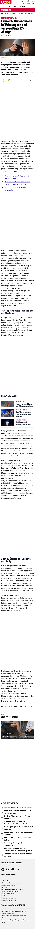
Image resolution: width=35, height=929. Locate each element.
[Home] (2, 13)
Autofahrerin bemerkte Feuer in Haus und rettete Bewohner (17, 183)
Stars (15, 6)
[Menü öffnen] (33, 6)
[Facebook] (2, 869)
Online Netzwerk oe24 (8, 875)
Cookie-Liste (5, 887)
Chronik (13, 13)
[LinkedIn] (18, 869)
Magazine (22, 6)
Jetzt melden (28, 706)
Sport (9, 6)
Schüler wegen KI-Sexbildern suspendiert (16, 189)
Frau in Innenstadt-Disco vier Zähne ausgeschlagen (18, 177)
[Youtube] (12, 869)
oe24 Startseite (6, 881)
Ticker (3, 6)
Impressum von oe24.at (8, 898)
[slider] (10, 736)
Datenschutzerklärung (8, 885)
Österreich (6, 10)
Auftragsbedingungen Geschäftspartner (13, 911)
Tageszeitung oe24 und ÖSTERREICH (13, 905)
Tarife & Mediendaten (8, 913)
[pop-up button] (28, 736)
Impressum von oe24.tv (8, 900)
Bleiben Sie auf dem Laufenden (11, 863)
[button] (17, 730)
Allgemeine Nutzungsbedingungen (12, 883)
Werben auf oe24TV (7, 894)
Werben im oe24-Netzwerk (9, 892)
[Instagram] (7, 869)
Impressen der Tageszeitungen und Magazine (15, 920)
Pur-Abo (4, 896)
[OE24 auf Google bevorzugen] (30, 80)
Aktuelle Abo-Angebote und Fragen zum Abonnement (13, 917)
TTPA (3, 922)
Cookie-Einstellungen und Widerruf (12, 889)
